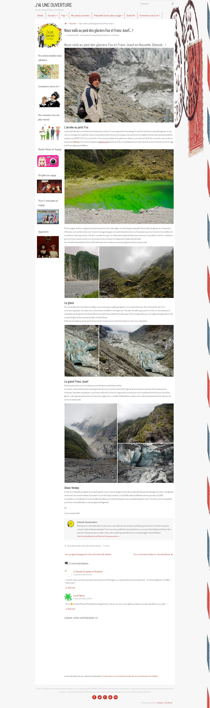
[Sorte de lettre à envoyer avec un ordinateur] (116, 697)
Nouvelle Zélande (96, 35)
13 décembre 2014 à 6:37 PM (82, 598)
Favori (108, 546)
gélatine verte (104, 142)
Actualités (73, 23)
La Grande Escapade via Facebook (88, 571)
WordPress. (168, 703)
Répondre (71, 587)
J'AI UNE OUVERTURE (53, 5)
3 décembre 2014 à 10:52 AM (82, 574)
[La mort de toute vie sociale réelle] (94, 697)
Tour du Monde (113, 35)
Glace (69, 546)
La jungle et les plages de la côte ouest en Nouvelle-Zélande (89, 554)
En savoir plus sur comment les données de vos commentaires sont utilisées (130, 676)
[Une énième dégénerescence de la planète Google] (105, 697)
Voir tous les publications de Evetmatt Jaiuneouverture (98, 536)
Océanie (105, 35)
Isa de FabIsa (79, 595)
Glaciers (74, 546)
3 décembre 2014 (73, 35)
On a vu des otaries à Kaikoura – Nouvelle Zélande (152, 554)
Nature (80, 546)
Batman (77, 142)
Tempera (160, 703)
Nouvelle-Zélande (89, 546)
